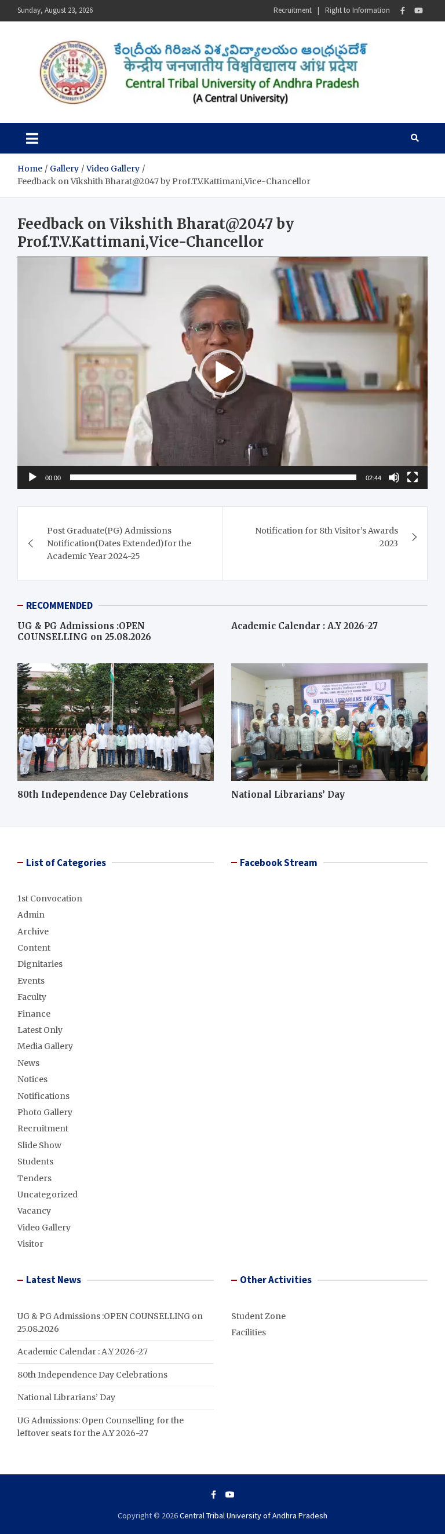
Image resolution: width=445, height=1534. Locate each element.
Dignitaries (40, 964)
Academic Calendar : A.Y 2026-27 (304, 625)
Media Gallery (45, 1046)
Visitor (30, 1244)
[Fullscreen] (412, 477)
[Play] (32, 477)
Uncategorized (47, 1194)
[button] (222, 372)
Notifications (43, 1096)
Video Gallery (44, 1227)
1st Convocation (49, 898)
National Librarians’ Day (288, 794)
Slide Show (39, 1145)
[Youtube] (419, 11)
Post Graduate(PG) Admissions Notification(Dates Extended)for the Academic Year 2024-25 (119, 543)
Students (35, 1161)
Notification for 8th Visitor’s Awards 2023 (326, 537)
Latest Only (40, 1030)
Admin (31, 915)
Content (33, 948)
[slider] (213, 477)
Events (31, 981)
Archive (33, 931)
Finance (33, 1014)
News (28, 1063)
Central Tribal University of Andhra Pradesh (253, 1515)
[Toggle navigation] (32, 138)
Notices (32, 1079)
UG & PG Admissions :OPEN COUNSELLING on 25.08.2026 (84, 631)
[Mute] (394, 477)
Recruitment (292, 10)
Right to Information (357, 10)
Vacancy (34, 1211)
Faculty (31, 997)
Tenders (34, 1178)
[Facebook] (403, 11)
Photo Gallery (44, 1112)
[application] (222, 373)
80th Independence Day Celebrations (102, 794)
